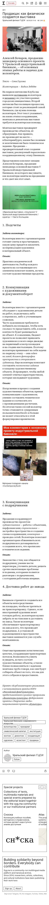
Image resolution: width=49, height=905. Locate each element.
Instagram (27, 894)
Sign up (8, 888)
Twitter (41, 894)
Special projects (13, 787)
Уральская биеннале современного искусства (20, 722)
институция (35, 731)
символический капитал (15, 731)
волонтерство (10, 726)
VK (23, 894)
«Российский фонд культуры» (18, 691)
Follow (17, 759)
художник (8, 740)
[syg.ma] (4, 3)
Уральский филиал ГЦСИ (14, 20)
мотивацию (20, 95)
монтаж (7, 736)
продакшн (34, 740)
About (18, 888)
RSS (45, 894)
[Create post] (32, 3)
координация (34, 736)
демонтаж (19, 736)
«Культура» (35, 704)
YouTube (35, 894)
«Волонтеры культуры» (15, 698)
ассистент (21, 740)
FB (20, 894)
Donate (11, 3)
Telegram (15, 894)
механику (10, 98)
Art (4, 10)
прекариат (25, 726)
